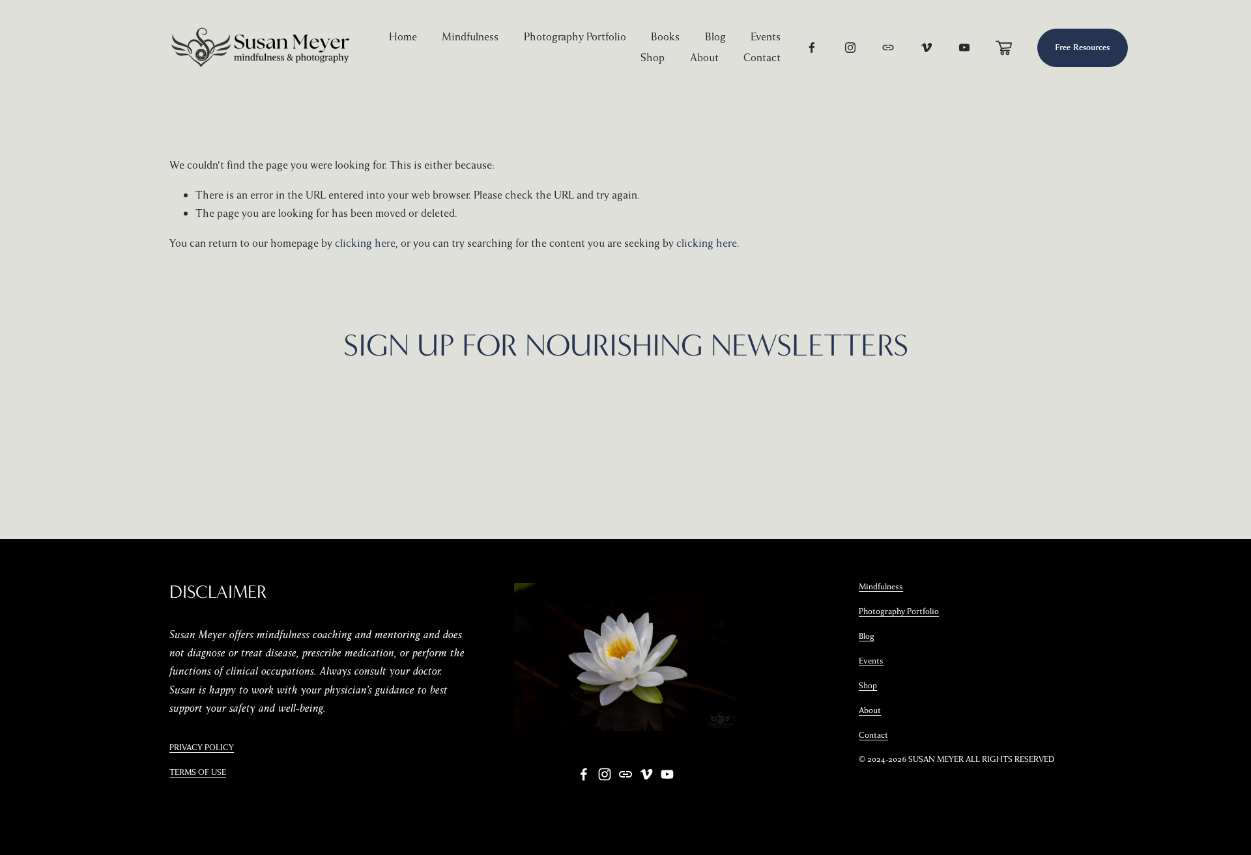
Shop (652, 57)
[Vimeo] (926, 47)
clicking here (365, 243)
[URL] (888, 47)
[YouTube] (964, 47)
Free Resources (1082, 47)
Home (403, 36)
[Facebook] (811, 47)
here (796, 410)
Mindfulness (470, 36)
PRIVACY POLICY (201, 747)
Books (665, 36)
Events (766, 36)
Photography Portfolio (575, 36)
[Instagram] (850, 47)
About (704, 57)
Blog (715, 36)
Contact (762, 57)
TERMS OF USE (197, 772)
